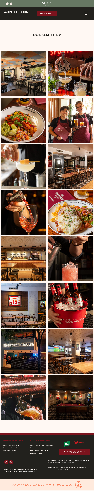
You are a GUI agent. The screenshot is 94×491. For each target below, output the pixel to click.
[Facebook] (6, 462)
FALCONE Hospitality (80, 460)
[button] (86, 13)
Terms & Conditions (67, 463)
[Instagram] (11, 3)
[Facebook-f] (7, 3)
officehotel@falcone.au (27, 471)
